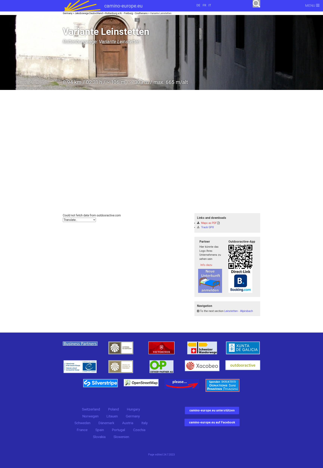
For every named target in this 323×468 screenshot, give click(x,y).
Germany (133, 416)
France (82, 430)
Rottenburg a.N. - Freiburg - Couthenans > (127, 13)
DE (198, 5)
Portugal (118, 430)
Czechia (139, 430)
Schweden (82, 423)
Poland (113, 409)
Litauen (112, 416)
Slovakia (99, 437)
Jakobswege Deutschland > (90, 13)
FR (204, 5)
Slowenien (121, 437)
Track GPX (207, 227)
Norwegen (90, 416)
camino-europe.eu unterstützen (212, 410)
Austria (127, 423)
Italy (144, 423)
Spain (99, 430)
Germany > (68, 13)
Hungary (133, 409)
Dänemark (106, 423)
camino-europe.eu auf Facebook (212, 422)
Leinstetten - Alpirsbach (238, 311)
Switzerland (91, 409)
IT (209, 5)
